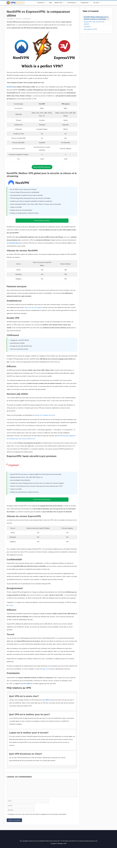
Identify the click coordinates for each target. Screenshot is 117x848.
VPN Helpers (30, 2)
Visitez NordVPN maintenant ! (42, 220)
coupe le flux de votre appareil (33, 307)
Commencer (40, 2)
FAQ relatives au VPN (90, 29)
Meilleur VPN (58, 2)
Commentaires (71, 2)
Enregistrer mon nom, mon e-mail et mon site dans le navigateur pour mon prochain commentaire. (37, 814)
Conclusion (87, 26)
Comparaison (85, 2)
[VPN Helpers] (16, 2)
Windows (46, 415)
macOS (53, 415)
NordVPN (9, 87)
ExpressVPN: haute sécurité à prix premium (94, 23)
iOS (41, 415)
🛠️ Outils (96, 2)
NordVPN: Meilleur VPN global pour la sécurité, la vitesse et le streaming (96, 18)
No (25, 683)
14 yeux (11, 605)
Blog (50, 2)
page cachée (46, 669)
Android (37, 415)
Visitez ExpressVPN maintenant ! (42, 499)
